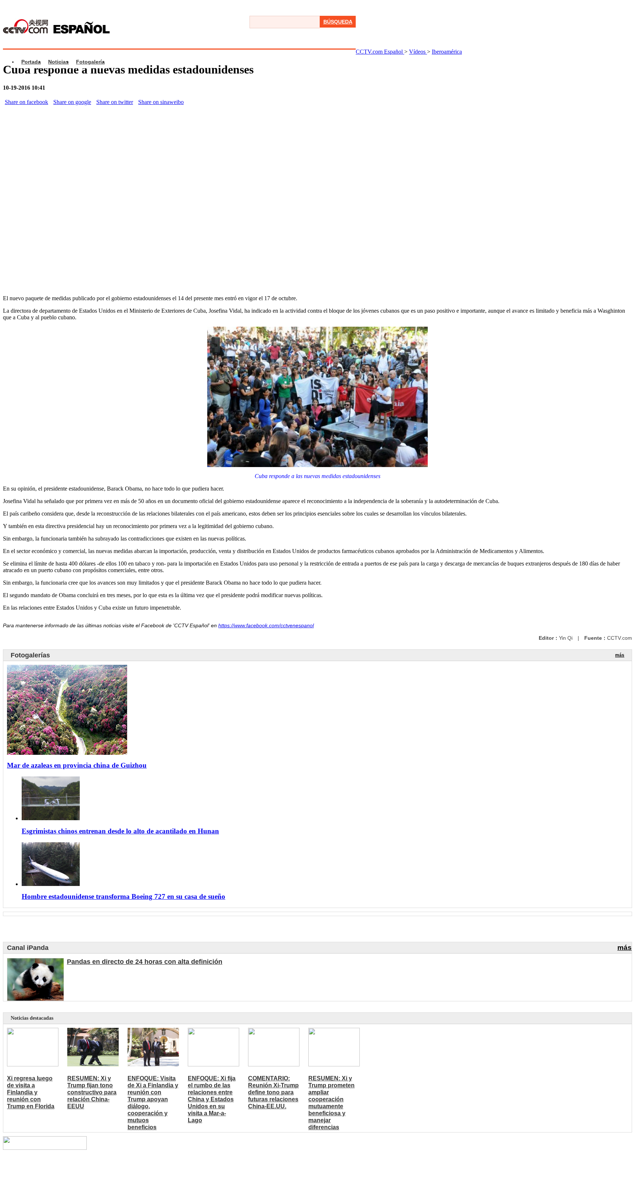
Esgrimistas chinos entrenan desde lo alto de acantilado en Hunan (120, 831)
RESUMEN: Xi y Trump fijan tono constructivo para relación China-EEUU (91, 1092)
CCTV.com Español (380, 52)
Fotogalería (90, 62)
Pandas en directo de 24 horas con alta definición (144, 961)
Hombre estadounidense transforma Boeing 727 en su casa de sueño (123, 896)
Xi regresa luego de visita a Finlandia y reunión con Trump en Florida (30, 1092)
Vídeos (418, 52)
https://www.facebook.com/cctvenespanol (266, 625)
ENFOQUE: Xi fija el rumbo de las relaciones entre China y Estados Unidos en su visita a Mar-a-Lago (212, 1099)
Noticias (58, 62)
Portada (31, 62)
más (619, 655)
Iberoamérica (447, 52)
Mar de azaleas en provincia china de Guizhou (77, 765)
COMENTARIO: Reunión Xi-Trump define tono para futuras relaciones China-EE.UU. (273, 1092)
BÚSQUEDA (337, 22)
